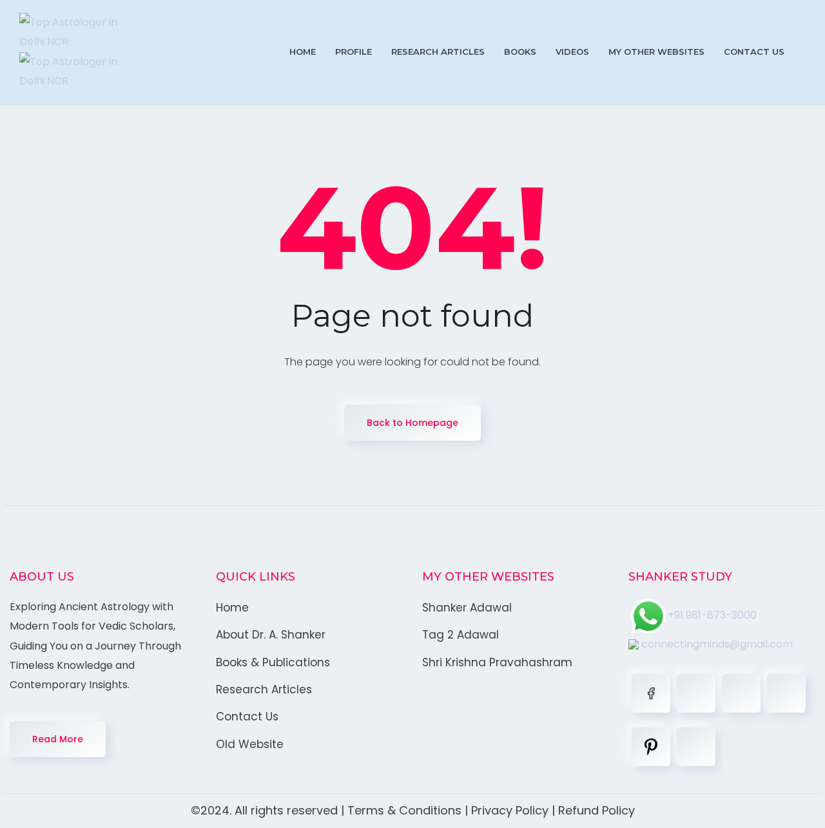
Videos (572, 51)
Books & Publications (273, 662)
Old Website (250, 744)
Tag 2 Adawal (460, 634)
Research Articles (438, 51)
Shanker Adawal (467, 607)
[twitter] (696, 693)
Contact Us (754, 51)
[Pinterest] (651, 746)
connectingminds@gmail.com (716, 644)
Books (520, 51)
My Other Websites (656, 51)
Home (302, 51)
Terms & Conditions (404, 810)
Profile (353, 51)
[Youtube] (696, 746)
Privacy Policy (509, 810)
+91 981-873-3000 (712, 615)
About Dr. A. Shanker (270, 634)
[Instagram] (786, 693)
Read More (57, 739)
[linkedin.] (741, 693)
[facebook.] (651, 693)
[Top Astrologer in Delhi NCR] (76, 52)
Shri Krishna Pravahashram (497, 662)
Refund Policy (596, 810)
